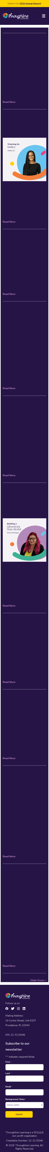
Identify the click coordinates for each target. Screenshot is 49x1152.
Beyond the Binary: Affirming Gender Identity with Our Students (24, 789)
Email (8, 1086)
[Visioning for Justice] (24, 159)
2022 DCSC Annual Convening (16, 412)
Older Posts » (38, 980)
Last (8, 1073)
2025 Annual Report (30, 3)
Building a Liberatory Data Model (22, 499)
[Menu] (43, 15)
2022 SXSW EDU (23, 238)
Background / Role (15, 1099)
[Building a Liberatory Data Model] (24, 540)
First (8, 1062)
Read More (9, 102)
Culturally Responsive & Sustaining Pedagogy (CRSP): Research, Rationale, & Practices (24, 895)
